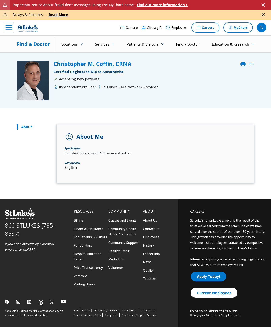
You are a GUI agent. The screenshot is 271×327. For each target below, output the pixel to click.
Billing (78, 220)
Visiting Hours (84, 284)
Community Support (123, 242)
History (148, 245)
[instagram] (18, 302)
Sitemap (151, 315)
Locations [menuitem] (69, 44)
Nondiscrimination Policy (87, 315)
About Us (150, 220)
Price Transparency (88, 267)
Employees (151, 237)
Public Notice (129, 310)
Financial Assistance (88, 229)
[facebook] (7, 302)
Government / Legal (132, 315)
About (26, 126)
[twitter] (52, 302)
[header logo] (28, 27)
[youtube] (63, 301)
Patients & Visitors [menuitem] (143, 44)
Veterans (80, 276)
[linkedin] (29, 302)
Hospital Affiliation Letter (87, 256)
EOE (76, 310)
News (147, 262)
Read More (58, 14)
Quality (148, 270)
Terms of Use (147, 310)
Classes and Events (122, 220)
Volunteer (115, 267)
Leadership (151, 254)
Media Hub (116, 259)
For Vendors (83, 245)
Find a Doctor (33, 44)
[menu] (9, 27)
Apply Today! (208, 276)
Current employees (214, 292)
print (243, 64)
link (251, 64)
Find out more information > (162, 4)
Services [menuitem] (102, 44)
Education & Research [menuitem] (230, 44)
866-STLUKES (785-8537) (30, 229)
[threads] (40, 302)
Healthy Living (119, 251)
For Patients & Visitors (90, 237)
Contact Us (151, 229)
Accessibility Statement (106, 310)
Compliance (111, 315)
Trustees (150, 278)
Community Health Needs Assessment (122, 231)
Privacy (86, 310)
